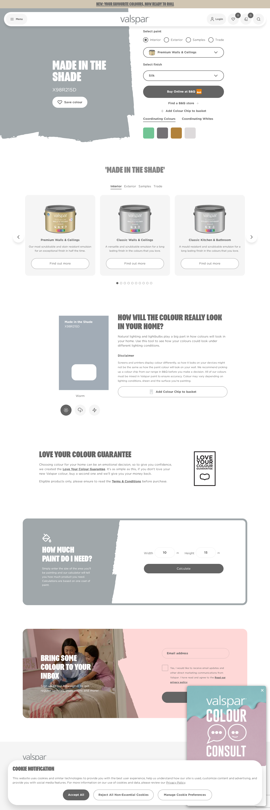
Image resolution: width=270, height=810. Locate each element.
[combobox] (183, 52)
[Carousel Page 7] (140, 283)
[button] (16, 19)
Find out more (60, 263)
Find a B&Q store (181, 103)
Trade (158, 186)
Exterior (130, 186)
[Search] (258, 19)
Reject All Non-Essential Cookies (123, 795)
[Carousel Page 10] (151, 283)
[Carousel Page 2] (121, 283)
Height (189, 553)
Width (148, 553)
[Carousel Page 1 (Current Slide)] (117, 283)
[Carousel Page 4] (128, 283)
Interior (116, 186)
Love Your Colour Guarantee (84, 469)
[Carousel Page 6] (136, 283)
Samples (145, 186)
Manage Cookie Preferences (185, 795)
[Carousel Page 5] (132, 283)
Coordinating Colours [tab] (159, 119)
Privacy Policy (175, 782)
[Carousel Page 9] (147, 283)
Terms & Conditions (126, 481)
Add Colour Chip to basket (186, 111)
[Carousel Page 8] (144, 283)
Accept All (76, 795)
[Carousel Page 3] (125, 283)
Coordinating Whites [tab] (197, 119)
